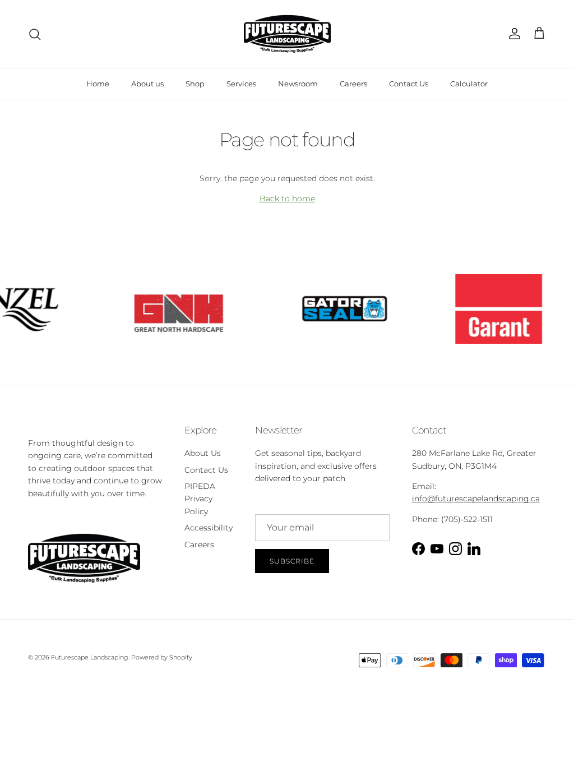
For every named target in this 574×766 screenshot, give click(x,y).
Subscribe (292, 561)
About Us (202, 453)
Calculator (469, 83)
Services (241, 83)
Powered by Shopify (161, 657)
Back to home (287, 198)
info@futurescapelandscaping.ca (476, 498)
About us (147, 83)
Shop (195, 83)
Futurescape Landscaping (89, 657)
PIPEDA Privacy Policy (199, 498)
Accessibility (208, 528)
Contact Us (408, 83)
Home (97, 83)
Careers (353, 83)
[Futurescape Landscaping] (287, 34)
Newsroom (298, 83)
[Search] (34, 34)
